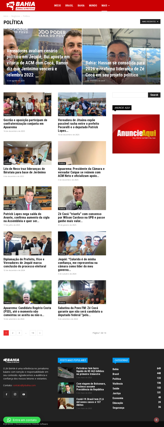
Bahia (81, 5)
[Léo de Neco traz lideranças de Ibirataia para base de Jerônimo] (28, 153)
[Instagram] (15, 394)
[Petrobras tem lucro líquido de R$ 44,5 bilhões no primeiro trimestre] (66, 372)
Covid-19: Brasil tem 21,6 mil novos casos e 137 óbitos (90, 402)
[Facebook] (6, 394)
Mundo (93, 5)
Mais (104, 5)
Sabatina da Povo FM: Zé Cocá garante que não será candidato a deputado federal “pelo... (80, 311)
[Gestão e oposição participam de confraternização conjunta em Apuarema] (28, 104)
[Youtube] (23, 394)
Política (7, 115)
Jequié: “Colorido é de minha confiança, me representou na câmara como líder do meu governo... (78, 264)
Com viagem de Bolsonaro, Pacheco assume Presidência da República (91, 386)
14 (33, 333)
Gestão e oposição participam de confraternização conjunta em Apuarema (25, 123)
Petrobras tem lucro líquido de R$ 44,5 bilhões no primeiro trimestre (90, 371)
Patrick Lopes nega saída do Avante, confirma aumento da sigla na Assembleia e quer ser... (26, 217)
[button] (22, 420)
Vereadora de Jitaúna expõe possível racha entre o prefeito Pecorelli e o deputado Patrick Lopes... (78, 125)
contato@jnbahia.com (24, 385)
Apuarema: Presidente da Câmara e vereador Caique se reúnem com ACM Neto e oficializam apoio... (81, 172)
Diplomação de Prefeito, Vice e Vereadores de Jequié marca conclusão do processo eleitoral (25, 262)
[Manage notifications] (156, 420)
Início (57, 5)
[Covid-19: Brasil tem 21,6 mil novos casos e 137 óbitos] (66, 403)
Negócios (15, 16)
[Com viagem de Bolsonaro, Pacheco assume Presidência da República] (66, 388)
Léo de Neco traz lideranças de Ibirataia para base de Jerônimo (25, 170)
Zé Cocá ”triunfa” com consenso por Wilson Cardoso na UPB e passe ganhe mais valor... (81, 217)
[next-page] (40, 333)
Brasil (69, 5)
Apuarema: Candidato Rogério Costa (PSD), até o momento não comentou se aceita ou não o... (27, 311)
